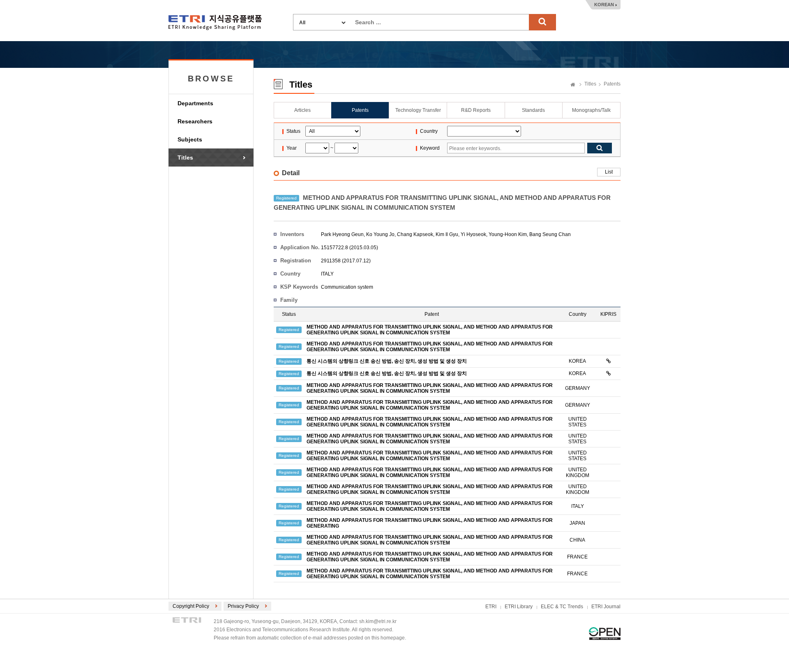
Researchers (195, 121)
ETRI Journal (606, 606)
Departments (195, 103)
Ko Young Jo (380, 234)
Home (573, 85)
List (609, 172)
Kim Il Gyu (447, 234)
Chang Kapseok (415, 234)
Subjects (190, 139)
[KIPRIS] (608, 361)
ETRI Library (519, 606)
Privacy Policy (243, 606)
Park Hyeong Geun (342, 234)
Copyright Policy (191, 606)
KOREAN (604, 4)
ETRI (490, 606)
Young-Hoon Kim (508, 234)
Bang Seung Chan (550, 234)
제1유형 (605, 633)
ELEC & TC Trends (562, 606)
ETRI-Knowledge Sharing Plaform (215, 22)
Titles (185, 157)
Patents (612, 84)
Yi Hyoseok (473, 234)
